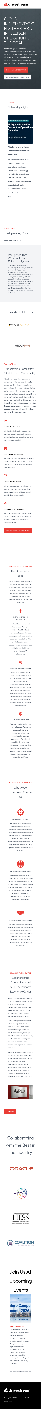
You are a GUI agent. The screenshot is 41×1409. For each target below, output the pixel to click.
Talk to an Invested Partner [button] (16, 70)
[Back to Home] (16, 4)
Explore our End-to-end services (18, 530)
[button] (11, 1371)
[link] (20, 156)
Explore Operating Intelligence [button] (17, 77)
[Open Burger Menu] (36, 4)
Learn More (10, 1111)
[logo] (17, 1390)
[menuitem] (8, 1401)
